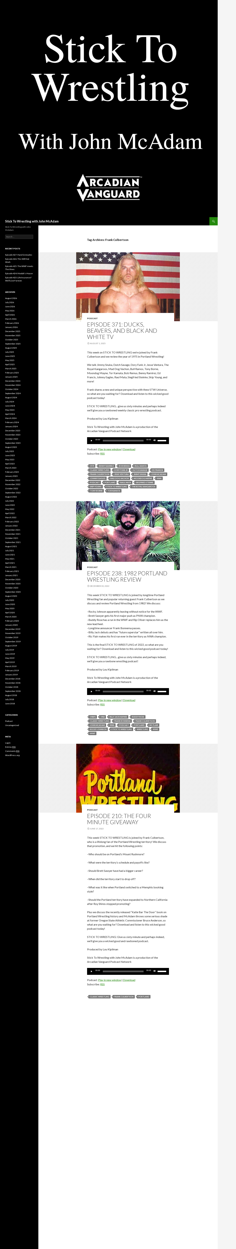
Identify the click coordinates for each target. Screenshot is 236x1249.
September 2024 (13, 393)
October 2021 (11, 538)
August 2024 (11, 397)
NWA (159, 478)
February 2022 (12, 521)
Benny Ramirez (106, 466)
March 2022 (10, 517)
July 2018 (9, 699)
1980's (93, 717)
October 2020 (11, 587)
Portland (110, 482)
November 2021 (12, 534)
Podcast (92, 318)
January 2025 (11, 376)
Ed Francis (157, 470)
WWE (155, 729)
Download (129, 449)
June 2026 (10, 306)
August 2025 (11, 348)
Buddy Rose (138, 717)
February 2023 (12, 472)
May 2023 (9, 459)
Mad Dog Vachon (119, 478)
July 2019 (9, 649)
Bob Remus (124, 466)
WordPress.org (12, 755)
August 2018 (11, 695)
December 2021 (12, 530)
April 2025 (10, 364)
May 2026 (9, 310)
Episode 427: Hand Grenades (18, 254)
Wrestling (142, 729)
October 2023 (11, 439)
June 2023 (10, 455)
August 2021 (11, 546)
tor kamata (113, 491)
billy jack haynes (118, 717)
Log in (8, 743)
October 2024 (11, 389)
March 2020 (10, 616)
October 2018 (11, 687)
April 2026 (10, 314)
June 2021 (10, 554)
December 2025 (12, 331)
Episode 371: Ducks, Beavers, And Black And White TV (122, 330)
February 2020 (12, 621)
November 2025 (12, 335)
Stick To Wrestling (116, 486)
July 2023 (9, 451)
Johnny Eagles (97, 478)
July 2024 (9, 401)
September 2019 (13, 641)
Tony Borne (96, 491)
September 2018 (13, 691)
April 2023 (10, 463)
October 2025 (11, 339)
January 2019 (11, 674)
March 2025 (10, 368)
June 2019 (10, 654)
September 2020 (13, 592)
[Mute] (155, 440)
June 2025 (10, 356)
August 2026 (11, 298)
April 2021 (10, 563)
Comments (12, 751)
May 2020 (9, 608)
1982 (103, 717)
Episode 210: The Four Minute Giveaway (119, 818)
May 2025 (9, 360)
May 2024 (9, 410)
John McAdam (158, 474)
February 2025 (12, 372)
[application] (128, 440)
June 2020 (10, 604)
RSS (102, 453)
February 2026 (12, 323)
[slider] (162, 440)
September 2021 (13, 542)
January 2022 (11, 525)
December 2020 (12, 579)
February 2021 (12, 571)
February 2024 (12, 422)
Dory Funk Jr (121, 470)
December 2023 (12, 430)
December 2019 (12, 629)
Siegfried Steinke (144, 482)
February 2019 (12, 670)
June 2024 (10, 405)
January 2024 (11, 426)
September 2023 (13, 443)
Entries (10, 747)
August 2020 (11, 596)
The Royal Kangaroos (143, 486)
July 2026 (9, 302)
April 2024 (10, 414)
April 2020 (10, 612)
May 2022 (9, 509)
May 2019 (9, 658)
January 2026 (11, 327)
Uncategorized (12, 725)
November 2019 (12, 633)
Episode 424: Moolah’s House (19, 273)
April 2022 (10, 513)
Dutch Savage (140, 470)
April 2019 (10, 662)
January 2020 (11, 625)
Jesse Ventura (121, 474)
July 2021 (9, 550)
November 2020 (12, 583)
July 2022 (9, 501)
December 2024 (12, 381)
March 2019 (10, 666)
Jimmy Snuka (140, 474)
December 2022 (12, 480)
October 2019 (11, 637)
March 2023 (10, 467)
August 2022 (11, 496)
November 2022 (12, 484)
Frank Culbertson (99, 474)
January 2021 (11, 575)
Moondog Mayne (143, 478)
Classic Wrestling (99, 470)
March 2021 (10, 567)
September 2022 (13, 492)
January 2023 (11, 476)
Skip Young (96, 486)
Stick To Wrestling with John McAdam (32, 221)
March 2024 (10, 418)
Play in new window (109, 449)
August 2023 (11, 447)
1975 (92, 466)
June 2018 (10, 703)
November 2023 (12, 434)
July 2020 (9, 600)
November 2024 (12, 385)
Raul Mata (125, 482)
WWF (92, 733)
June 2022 (10, 505)
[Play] (91, 440)
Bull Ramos (141, 466)
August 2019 (11, 645)
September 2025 (13, 343)
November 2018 (12, 683)
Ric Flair (153, 725)
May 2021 (9, 558)
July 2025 (9, 352)
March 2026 (10, 319)
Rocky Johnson (98, 729)
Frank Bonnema (122, 721)
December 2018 (12, 678)
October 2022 (11, 488)
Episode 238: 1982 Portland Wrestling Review (127, 576)
